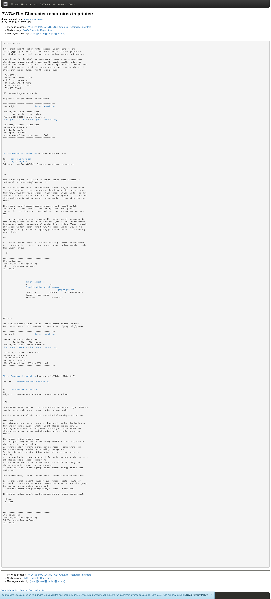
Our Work (44, 4)
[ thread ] (41, 33)
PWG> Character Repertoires (37, 30)
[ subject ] (51, 33)
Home (24, 4)
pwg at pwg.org (19, 161)
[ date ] (33, 33)
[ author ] (60, 33)
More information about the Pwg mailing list (22, 590)
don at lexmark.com (32, 19)
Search (72, 4)
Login (15, 4)
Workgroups (58, 4)
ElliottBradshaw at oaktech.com (20, 154)
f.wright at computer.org (43, 119)
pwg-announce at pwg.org (24, 389)
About (32, 4)
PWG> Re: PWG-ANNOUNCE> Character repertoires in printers (59, 27)
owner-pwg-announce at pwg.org (33, 381)
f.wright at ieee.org (15, 119)
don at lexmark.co (35, 282)
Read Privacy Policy (197, 595)
